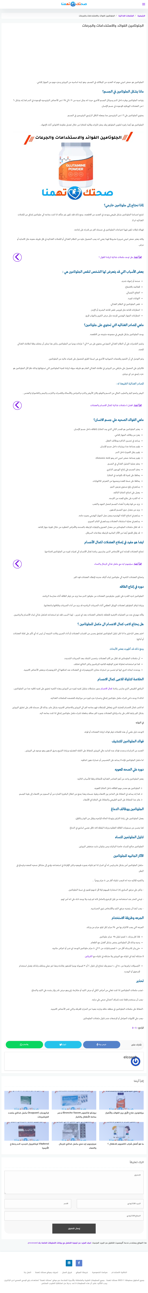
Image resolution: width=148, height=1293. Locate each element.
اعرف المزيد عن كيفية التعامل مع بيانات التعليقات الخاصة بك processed (59, 1243)
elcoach (130, 1058)
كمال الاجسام (106, 688)
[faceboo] (79, 1263)
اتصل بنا (27, 1272)
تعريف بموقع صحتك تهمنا (46, 1272)
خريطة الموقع (82, 1272)
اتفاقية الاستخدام (119, 1272)
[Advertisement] (78, 57)
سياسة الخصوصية (100, 1272)
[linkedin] (69, 1263)
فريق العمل (67, 1272)
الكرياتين (88, 956)
